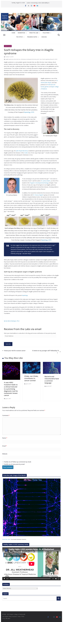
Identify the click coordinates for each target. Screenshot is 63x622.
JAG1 (38, 59)
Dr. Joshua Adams (46, 181)
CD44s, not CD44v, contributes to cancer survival (31, 378)
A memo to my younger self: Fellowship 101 (45, 352)
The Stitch (19, 37)
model (26, 153)
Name (4, 438)
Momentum (21, 33)
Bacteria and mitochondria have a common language (52, 379)
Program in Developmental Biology (39, 183)
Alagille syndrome (9, 59)
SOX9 (56, 59)
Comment (6, 415)
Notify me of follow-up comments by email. (17, 462)
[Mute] (56, 578)
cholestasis (23, 59)
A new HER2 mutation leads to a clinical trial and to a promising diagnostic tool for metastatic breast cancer (11, 388)
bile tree (18, 59)
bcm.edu (44, 37)
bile (15, 59)
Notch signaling (45, 59)
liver (41, 59)
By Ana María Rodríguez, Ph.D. (12, 321)
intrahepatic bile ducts (31, 59)
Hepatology (25, 295)
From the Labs (6, 539)
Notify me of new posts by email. (14, 464)
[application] (31, 563)
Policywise (46, 33)
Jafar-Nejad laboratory (22, 151)
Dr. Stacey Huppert (38, 195)
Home (13, 33)
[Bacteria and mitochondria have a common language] (52, 363)
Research (52, 59)
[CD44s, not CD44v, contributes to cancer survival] (31, 363)
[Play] (4, 578)
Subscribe (8, 344)
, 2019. (46, 240)
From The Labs (33, 33)
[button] (26, 33)
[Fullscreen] (58, 578)
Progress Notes (32, 37)
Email (4, 446)
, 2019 (29, 112)
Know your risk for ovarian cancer (15, 351)
